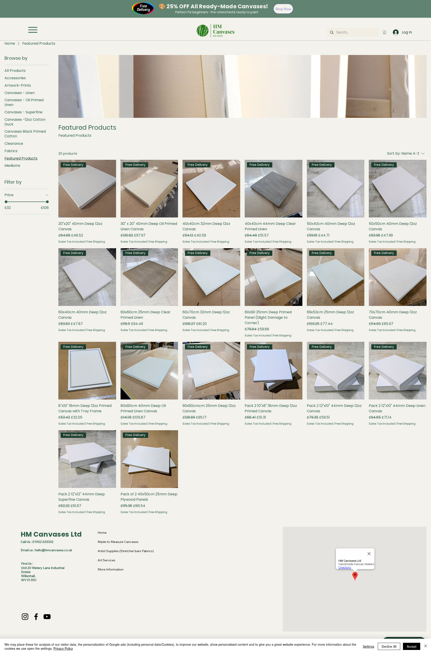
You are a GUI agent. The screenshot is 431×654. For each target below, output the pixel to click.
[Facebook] (36, 616)
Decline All (389, 646)
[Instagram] (25, 616)
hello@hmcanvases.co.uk (53, 550)
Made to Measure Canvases (118, 542)
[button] (384, 32)
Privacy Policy (63, 648)
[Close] (425, 646)
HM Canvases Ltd (51, 534)
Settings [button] (368, 646)
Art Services (106, 560)
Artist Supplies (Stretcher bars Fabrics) (126, 551)
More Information (110, 569)
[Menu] (33, 30)
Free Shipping (96, 242)
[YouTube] (47, 616)
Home (102, 533)
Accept (411, 646)
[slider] (6, 201)
